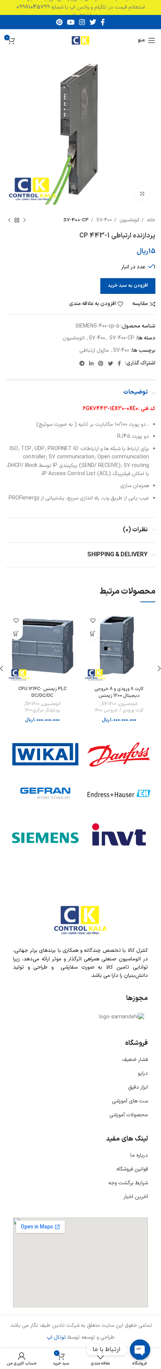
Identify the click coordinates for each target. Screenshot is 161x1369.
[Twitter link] (92, 22)
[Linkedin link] (91, 363)
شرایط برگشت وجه (128, 1183)
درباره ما (139, 1155)
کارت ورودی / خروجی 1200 (118, 710)
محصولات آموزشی (128, 1115)
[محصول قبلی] (24, 220)
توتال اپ (56, 1337)
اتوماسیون (128, 220)
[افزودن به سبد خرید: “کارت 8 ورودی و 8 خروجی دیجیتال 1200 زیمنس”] (92, 633)
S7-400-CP (76, 220)
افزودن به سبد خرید (128, 285)
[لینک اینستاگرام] (82, 22)
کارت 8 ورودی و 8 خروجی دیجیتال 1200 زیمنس (118, 692)
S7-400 (103, 220)
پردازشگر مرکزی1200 (42, 710)
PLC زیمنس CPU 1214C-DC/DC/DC (42, 692)
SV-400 (121, 350)
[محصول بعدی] (9, 220)
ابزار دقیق (138, 1087)
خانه (150, 220)
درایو (143, 1073)
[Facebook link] (102, 22)
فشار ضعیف (135, 1060)
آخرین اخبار (136, 1197)
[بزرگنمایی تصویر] (142, 193)
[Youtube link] (71, 22)
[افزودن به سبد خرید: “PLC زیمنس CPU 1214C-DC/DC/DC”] (16, 633)
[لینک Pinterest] (59, 22)
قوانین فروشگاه (132, 1169)
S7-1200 (109, 704)
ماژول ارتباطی (94, 350)
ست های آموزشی (130, 1101)
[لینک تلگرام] (82, 363)
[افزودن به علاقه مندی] (92, 620)
